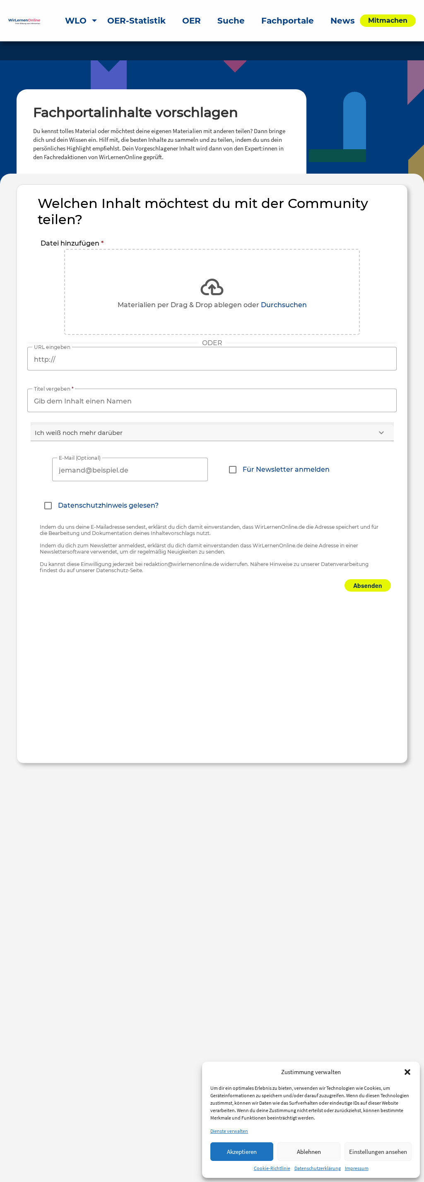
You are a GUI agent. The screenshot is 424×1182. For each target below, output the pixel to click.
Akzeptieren (242, 1152)
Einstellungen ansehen (378, 1152)
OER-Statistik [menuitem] (136, 21)
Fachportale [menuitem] (287, 21)
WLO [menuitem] (76, 21)
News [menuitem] (342, 21)
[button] (407, 1072)
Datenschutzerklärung (317, 1168)
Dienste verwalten (229, 1131)
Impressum (357, 1168)
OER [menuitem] (191, 21)
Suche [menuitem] (231, 21)
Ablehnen (309, 1152)
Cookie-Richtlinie (272, 1168)
